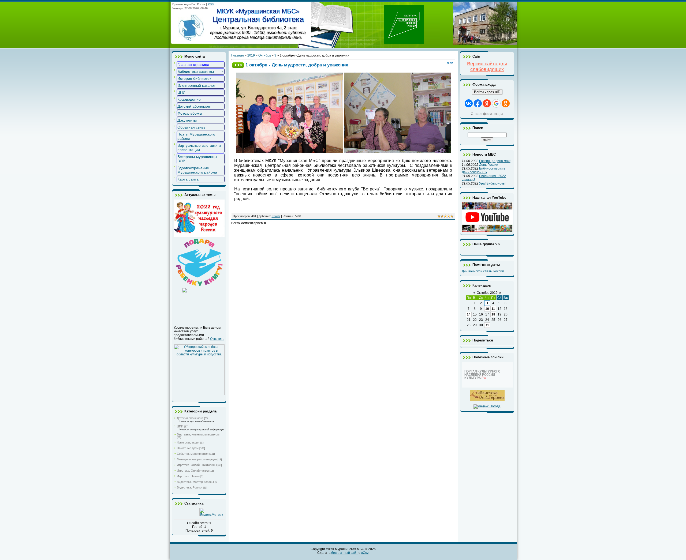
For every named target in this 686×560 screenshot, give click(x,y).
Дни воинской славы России (483, 271)
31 (487, 325)
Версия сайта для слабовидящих (487, 66)
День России (488, 165)
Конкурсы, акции (188, 442)
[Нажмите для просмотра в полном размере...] (289, 151)
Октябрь (264, 55)
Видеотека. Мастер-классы (195, 481)
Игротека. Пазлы (188, 476)
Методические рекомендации (197, 459)
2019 (251, 55)
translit (276, 216)
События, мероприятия (192, 453)
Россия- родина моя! (494, 161)
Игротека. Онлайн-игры (193, 470)
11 (493, 309)
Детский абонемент (190, 418)
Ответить (217, 339)
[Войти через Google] (496, 103)
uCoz (365, 553)
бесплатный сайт (344, 553)
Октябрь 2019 (487, 293)
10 (487, 309)
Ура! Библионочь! (492, 183)
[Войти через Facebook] (478, 103)
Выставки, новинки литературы (198, 434)
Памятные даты (188, 448)
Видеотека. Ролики (189, 487)
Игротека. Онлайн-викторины (197, 465)
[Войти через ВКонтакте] (469, 103)
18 (493, 314)
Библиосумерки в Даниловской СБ (483, 170)
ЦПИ (180, 426)
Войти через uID (487, 92)
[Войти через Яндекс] (487, 103)
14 (469, 314)
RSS (211, 4)
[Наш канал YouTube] (487, 231)
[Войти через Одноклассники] (506, 103)
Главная (237, 55)
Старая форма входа (487, 114)
